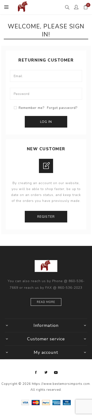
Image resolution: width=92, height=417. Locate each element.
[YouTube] (56, 372)
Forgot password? (62, 108)
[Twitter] (46, 372)
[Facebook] (36, 372)
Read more (46, 302)
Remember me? (31, 108)
